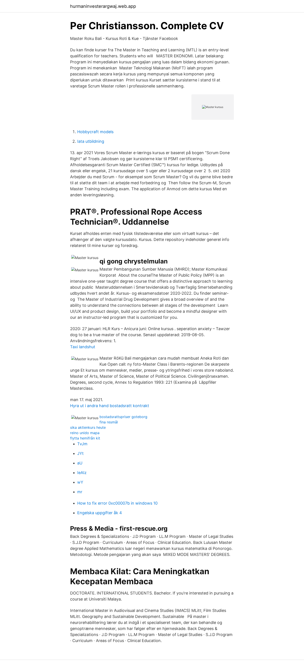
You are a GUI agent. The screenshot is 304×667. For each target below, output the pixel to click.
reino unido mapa (84, 433)
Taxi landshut (82, 346)
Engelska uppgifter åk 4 (99, 512)
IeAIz (82, 472)
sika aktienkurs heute (88, 427)
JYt (80, 453)
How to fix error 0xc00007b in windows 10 (117, 503)
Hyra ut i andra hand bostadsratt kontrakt (109, 405)
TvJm (82, 443)
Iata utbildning (90, 141)
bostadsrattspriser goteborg (123, 416)
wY (80, 482)
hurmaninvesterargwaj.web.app (103, 6)
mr (79, 491)
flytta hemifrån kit (85, 438)
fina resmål (108, 422)
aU (79, 463)
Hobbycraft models (95, 131)
